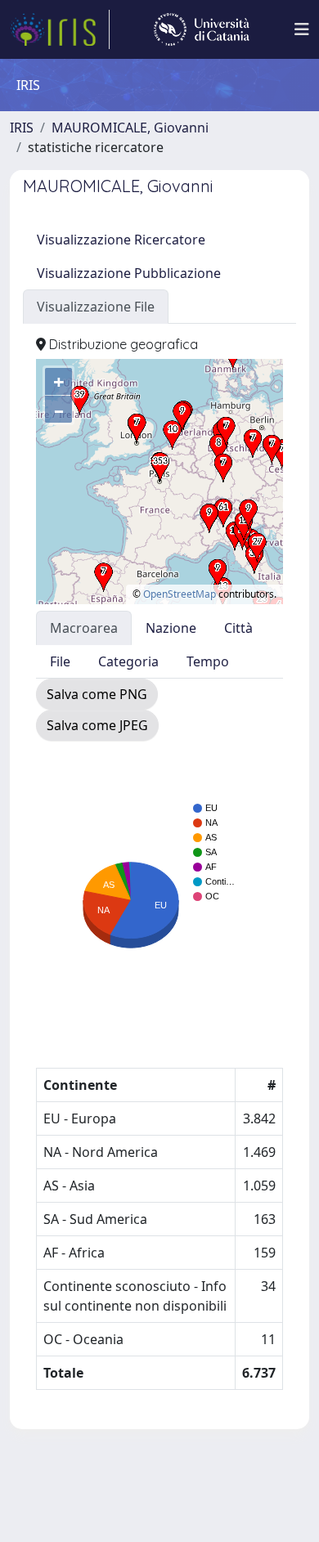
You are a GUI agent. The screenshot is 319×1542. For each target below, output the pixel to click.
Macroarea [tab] (84, 628)
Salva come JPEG (97, 725)
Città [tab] (238, 628)
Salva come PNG (97, 694)
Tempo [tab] (207, 661)
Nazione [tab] (171, 628)
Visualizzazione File (96, 307)
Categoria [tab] (128, 661)
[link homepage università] (202, 29)
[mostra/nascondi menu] (301, 29)
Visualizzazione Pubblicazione (129, 273)
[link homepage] (60, 29)
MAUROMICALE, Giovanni (130, 128)
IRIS (22, 128)
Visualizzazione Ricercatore (121, 240)
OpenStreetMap (179, 594)
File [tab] (60, 661)
